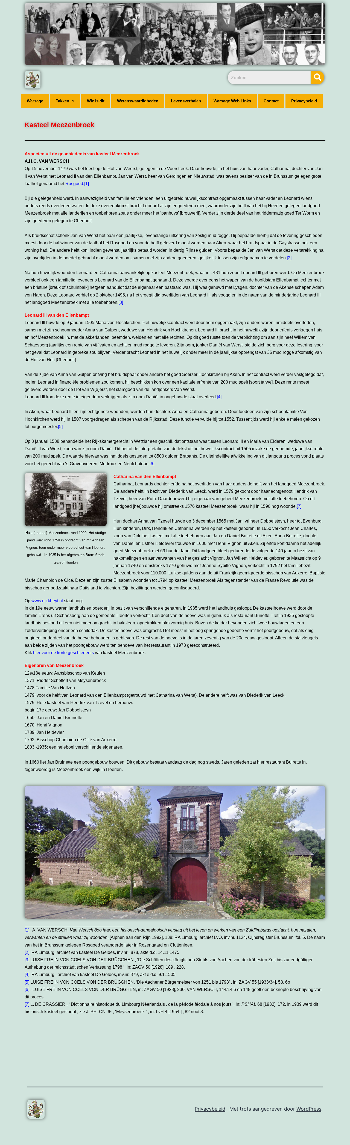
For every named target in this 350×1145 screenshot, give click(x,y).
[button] (65, 101)
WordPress (308, 1109)
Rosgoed (74, 183)
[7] (299, 506)
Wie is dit (95, 101)
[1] (86, 183)
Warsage (35, 101)
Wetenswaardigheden (137, 101)
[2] (289, 258)
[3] (120, 302)
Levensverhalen (186, 101)
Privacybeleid (304, 101)
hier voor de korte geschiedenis (63, 652)
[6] (152, 463)
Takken (62, 101)
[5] (60, 426)
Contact (271, 101)
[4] (219, 396)
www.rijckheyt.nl (47, 600)
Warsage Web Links (232, 101)
